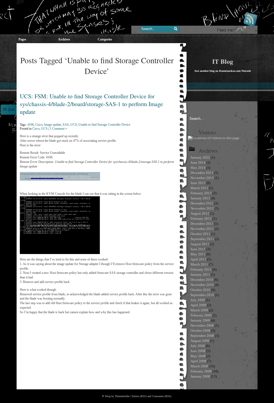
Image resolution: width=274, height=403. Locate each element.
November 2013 (202, 178)
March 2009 (199, 310)
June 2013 (198, 183)
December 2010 (202, 280)
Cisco (39, 124)
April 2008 (198, 361)
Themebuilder (122, 396)
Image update (52, 124)
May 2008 (198, 356)
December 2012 (202, 203)
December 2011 (202, 224)
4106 (30, 124)
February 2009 (201, 315)
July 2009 (198, 300)
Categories (105, 39)
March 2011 (199, 264)
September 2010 (202, 295)
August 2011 (200, 244)
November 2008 (202, 325)
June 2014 (198, 163)
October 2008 (200, 331)
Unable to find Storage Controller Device (104, 124)
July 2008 (198, 346)
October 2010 (200, 290)
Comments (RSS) (161, 396)
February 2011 (201, 269)
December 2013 (202, 173)
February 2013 (201, 193)
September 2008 (202, 336)
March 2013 (199, 188)
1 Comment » (58, 128)
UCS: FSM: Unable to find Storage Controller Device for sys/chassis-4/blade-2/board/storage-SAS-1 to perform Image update (91, 103)
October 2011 (200, 234)
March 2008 (199, 366)
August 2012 (200, 213)
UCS (73, 124)
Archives (64, 39)
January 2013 (200, 198)
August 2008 (200, 341)
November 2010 (202, 285)
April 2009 (198, 305)
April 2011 (198, 259)
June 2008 (198, 351)
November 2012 (202, 208)
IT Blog (222, 61)
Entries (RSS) (139, 396)
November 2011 (202, 229)
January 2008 (200, 376)
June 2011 (198, 249)
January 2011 (200, 275)
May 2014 (198, 168)
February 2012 (201, 219)
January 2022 (200, 157)
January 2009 (200, 320)
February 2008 (201, 371)
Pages (22, 39)
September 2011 (202, 239)
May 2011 (198, 254)
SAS (66, 124)
